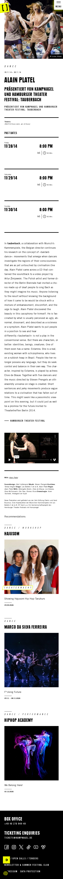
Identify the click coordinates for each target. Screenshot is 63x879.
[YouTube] (36, 847)
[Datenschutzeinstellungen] (5, 873)
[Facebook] (6, 847)
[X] (21, 847)
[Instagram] (14, 847)
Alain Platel (13, 478)
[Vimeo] (43, 847)
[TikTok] (28, 847)
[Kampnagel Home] (5, 6)
